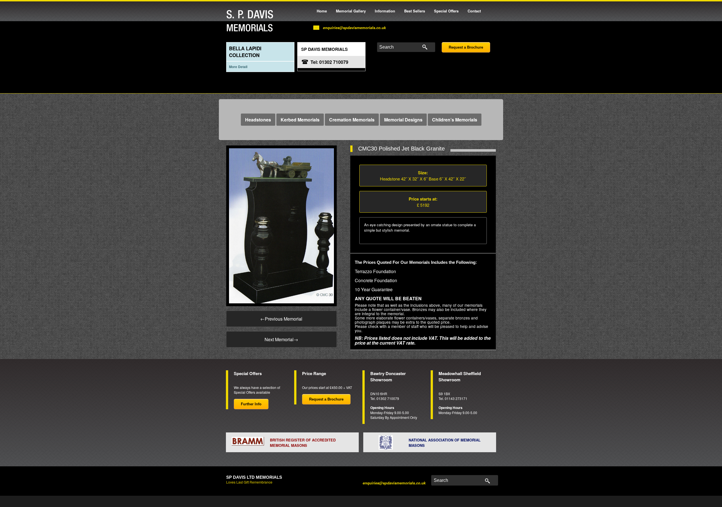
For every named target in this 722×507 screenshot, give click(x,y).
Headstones (258, 119)
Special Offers (446, 11)
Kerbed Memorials (300, 119)
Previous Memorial (281, 318)
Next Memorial (281, 339)
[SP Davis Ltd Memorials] (251, 21)
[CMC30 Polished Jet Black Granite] (281, 225)
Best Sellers (414, 11)
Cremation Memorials (352, 119)
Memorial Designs (403, 119)
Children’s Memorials (454, 119)
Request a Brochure (466, 47)
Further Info (251, 404)
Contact (474, 11)
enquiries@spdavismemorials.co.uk (354, 27)
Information (385, 11)
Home (322, 11)
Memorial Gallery (351, 11)
